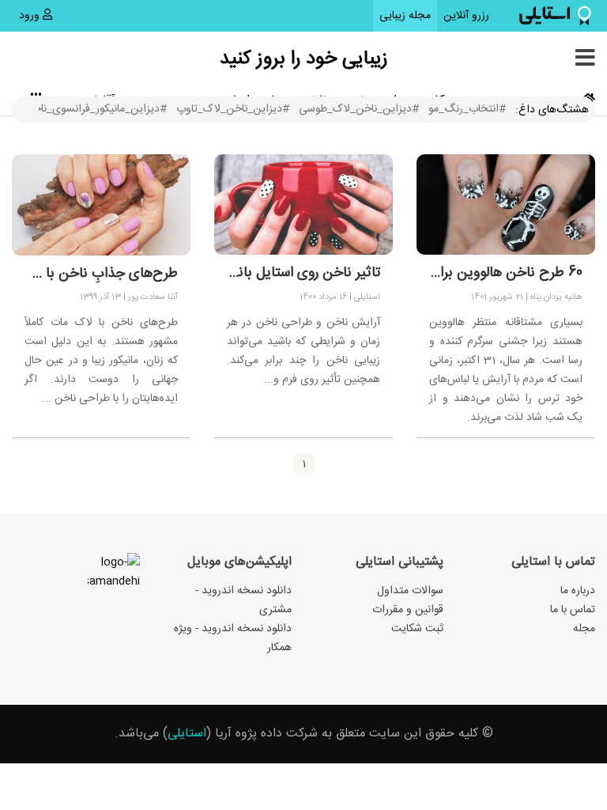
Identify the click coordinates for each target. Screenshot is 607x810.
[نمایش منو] (585, 59)
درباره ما (577, 590)
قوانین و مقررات (407, 609)
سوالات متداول (410, 590)
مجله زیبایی (405, 15)
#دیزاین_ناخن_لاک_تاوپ (232, 109)
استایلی (187, 733)
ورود (31, 15)
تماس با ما (572, 609)
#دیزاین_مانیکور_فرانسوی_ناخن (96, 109)
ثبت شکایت (417, 628)
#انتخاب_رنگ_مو (467, 109)
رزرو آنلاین (463, 15)
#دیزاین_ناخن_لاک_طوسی (359, 109)
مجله (584, 628)
